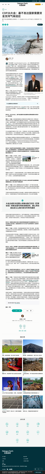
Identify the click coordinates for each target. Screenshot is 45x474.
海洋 (38, 426)
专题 (8, 4)
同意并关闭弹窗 (38, 472)
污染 (28, 434)
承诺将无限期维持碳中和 (14, 83)
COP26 (12, 76)
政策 (20, 330)
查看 (26, 466)
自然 (28, 426)
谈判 (22, 330)
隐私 (13, 472)
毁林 (3, 391)
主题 (3, 4)
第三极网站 (17, 303)
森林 (28, 442)
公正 (17, 442)
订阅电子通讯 (26, 461)
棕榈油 (24, 391)
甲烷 (3, 353)
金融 (25, 330)
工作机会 (4, 458)
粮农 (17, 434)
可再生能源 (4, 409)
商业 (7, 434)
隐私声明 (25, 456)
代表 (11, 64)
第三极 (22, 107)
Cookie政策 (25, 458)
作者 (3, 463)
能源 (17, 426)
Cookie (17, 472)
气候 (7, 426)
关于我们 (4, 456)
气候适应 (24, 372)
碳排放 (24, 353)
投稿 (3, 461)
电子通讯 (37, 4)
